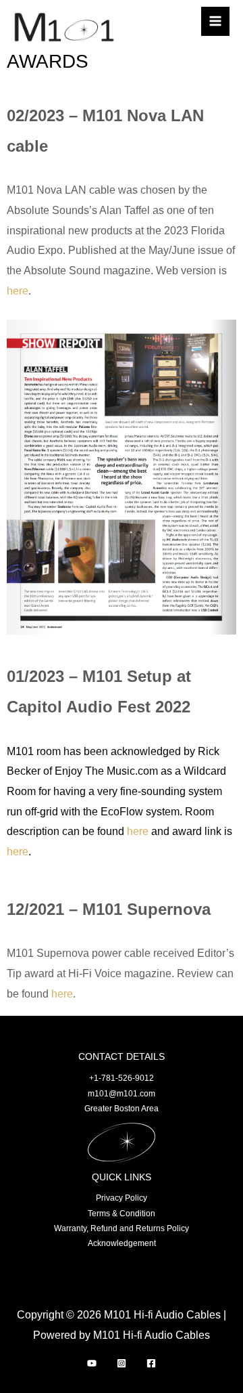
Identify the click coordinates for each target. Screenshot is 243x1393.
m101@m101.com (121, 1093)
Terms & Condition (121, 1213)
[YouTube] (92, 1363)
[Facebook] (151, 1363)
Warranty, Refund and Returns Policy (121, 1228)
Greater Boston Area (121, 1108)
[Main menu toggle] (215, 21)
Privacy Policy (121, 1198)
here (17, 291)
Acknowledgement (122, 1243)
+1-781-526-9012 (121, 1078)
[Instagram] (121, 1363)
